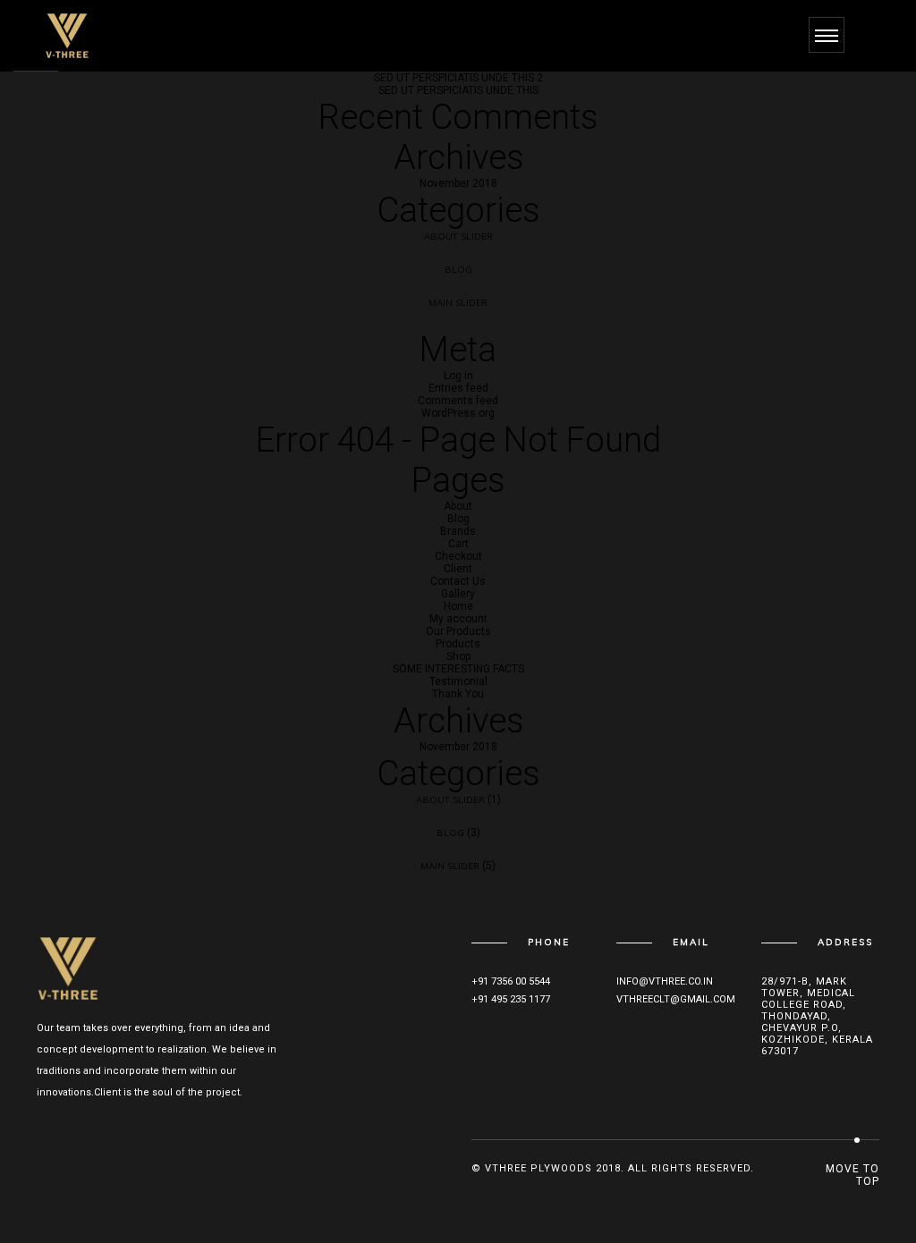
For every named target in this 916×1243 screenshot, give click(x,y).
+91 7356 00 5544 (510, 981)
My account (458, 619)
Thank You (458, 694)
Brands (458, 531)
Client (458, 568)
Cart (458, 543)
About (458, 506)
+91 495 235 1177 (510, 999)
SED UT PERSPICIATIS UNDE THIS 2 (458, 78)
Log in (458, 375)
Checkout (458, 556)
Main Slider (458, 303)
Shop (458, 656)
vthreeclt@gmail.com (675, 999)
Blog (458, 269)
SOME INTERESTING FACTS (458, 669)
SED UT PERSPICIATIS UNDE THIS (458, 90)
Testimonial (458, 681)
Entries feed (458, 388)
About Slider (458, 236)
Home (458, 606)
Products (458, 644)
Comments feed (458, 400)
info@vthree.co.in (664, 981)
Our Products (458, 631)
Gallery (458, 594)
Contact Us (458, 581)
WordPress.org (458, 413)
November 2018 (458, 183)
